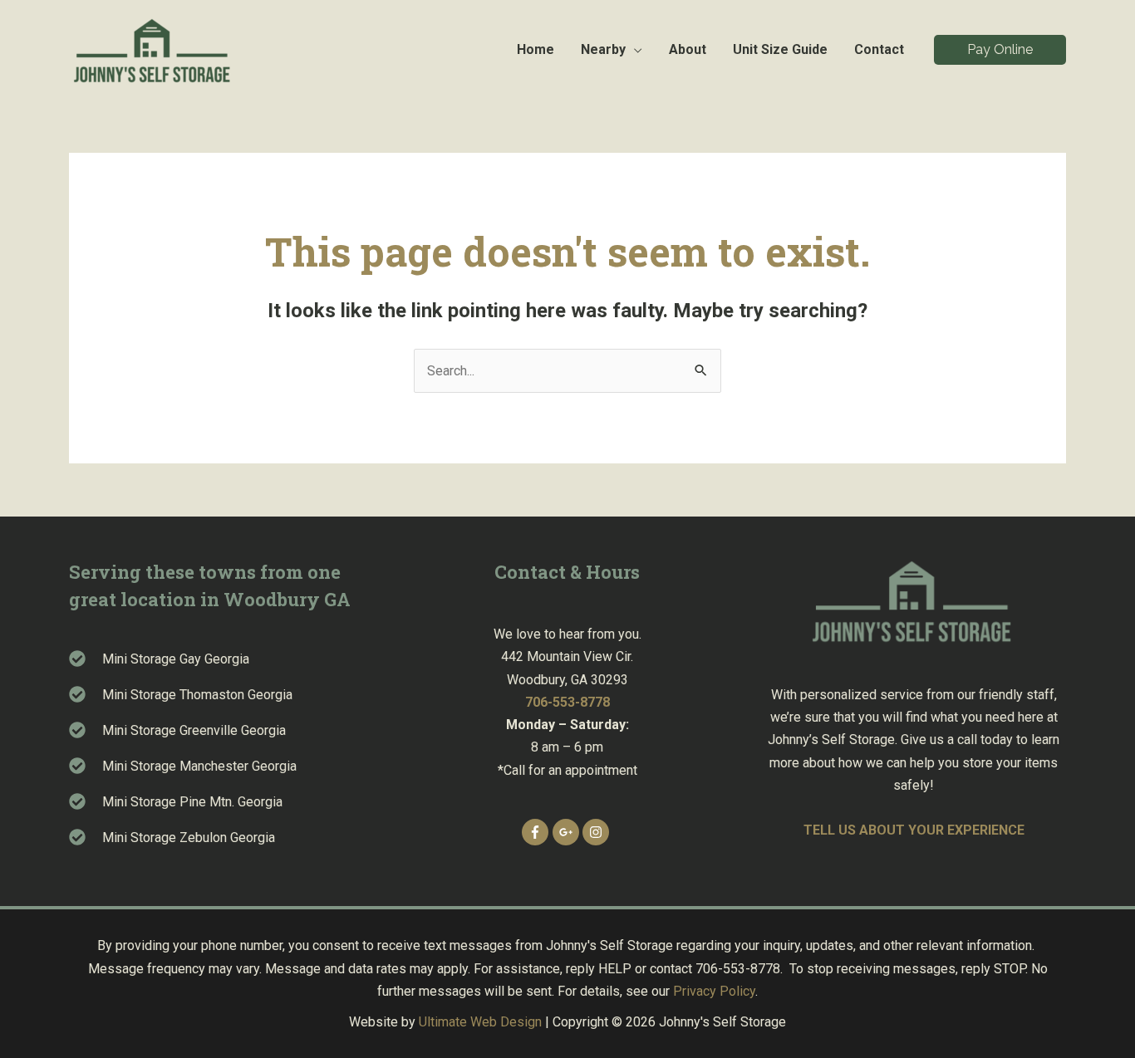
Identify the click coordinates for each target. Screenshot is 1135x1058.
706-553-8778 (567, 702)
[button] (1000, 50)
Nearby (603, 49)
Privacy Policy (714, 991)
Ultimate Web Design (480, 1022)
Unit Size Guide (780, 49)
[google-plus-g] (568, 832)
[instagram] (597, 832)
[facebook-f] (537, 832)
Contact (879, 49)
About (687, 49)
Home (535, 49)
